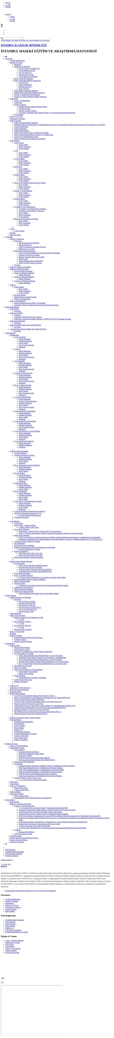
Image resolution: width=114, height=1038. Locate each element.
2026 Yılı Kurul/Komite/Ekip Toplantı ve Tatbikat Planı (33, 135)
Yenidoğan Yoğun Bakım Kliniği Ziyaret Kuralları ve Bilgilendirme (42, 658)
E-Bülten (17, 830)
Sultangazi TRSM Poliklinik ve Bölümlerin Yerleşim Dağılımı (40, 772)
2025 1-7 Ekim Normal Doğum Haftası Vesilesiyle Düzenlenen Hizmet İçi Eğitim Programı (51, 533)
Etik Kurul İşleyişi (25, 245)
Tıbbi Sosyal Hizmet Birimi (24, 591)
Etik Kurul (18, 241)
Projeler (12, 233)
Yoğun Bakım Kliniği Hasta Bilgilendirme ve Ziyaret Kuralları (41, 656)
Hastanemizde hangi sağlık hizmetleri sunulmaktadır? (33, 798)
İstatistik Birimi (19, 199)
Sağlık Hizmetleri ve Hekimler (20, 597)
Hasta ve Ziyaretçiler (17, 632)
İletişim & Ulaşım (11, 744)
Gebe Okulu (18, 523)
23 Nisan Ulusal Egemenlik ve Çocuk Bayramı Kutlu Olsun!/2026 (42, 577)
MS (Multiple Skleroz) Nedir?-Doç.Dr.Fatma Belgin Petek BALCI (37, 712)
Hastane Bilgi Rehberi (22, 648)
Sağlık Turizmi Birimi (17, 616)
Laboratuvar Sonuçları (22, 732)
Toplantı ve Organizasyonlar (24, 806)
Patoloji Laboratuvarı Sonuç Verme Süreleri (25, 718)
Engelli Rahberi (19, 676)
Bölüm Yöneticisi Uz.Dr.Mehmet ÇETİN (28, 618)
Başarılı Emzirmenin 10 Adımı (29, 549)
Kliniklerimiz (14, 335)
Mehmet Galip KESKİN (23, 630)
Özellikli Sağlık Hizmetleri (19, 451)
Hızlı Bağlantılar (15, 720)
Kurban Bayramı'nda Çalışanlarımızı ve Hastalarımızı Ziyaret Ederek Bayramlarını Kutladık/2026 (53, 822)
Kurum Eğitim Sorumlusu (23, 271)
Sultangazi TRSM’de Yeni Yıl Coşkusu (28, 317)
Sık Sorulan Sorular (17, 794)
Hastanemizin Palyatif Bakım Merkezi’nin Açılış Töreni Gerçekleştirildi (30, 891)
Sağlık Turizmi (10, 595)
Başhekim (17, 65)
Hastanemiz (14, 99)
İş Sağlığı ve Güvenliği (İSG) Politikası (32, 209)
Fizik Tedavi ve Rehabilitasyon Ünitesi (28, 501)
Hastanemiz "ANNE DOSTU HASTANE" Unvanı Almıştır (40, 531)
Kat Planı (17, 311)
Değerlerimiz (18, 115)
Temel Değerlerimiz (21, 127)
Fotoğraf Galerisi (25, 109)
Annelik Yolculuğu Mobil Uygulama (27, 541)
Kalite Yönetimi (15, 121)
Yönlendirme (10, 644)
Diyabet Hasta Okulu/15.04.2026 (30, 567)
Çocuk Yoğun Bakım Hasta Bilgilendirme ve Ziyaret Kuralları (40, 660)
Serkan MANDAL (25, 85)
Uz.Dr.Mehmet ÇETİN (27, 71)
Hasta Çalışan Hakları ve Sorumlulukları (28, 670)
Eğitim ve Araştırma (17, 239)
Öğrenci (12, 285)
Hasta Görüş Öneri (20, 738)
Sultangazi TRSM (16, 313)
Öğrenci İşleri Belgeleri (22, 299)
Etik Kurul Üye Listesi (27, 249)
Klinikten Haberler (25, 341)
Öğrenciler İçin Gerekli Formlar (25, 297)
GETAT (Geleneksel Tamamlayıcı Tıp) (28, 513)
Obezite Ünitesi (19, 583)
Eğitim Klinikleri (25, 275)
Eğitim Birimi (19, 287)
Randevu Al (14, 686)
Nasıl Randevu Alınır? (22, 650)
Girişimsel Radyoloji (21, 517)
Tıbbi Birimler (10, 333)
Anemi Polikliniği (20, 453)
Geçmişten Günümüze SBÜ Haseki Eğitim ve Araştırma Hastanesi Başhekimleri (47, 113)
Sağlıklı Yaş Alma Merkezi (23, 587)
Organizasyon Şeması (17, 119)
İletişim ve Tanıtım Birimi (23, 191)
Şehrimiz (13, 634)
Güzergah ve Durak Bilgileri (24, 762)
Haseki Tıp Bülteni (21, 740)
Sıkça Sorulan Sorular (26, 345)
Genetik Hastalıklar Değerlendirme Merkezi (29, 511)
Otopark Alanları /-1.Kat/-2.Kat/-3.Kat (27, 778)
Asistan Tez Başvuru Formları (29, 255)
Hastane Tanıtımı (20, 105)
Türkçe (7, 3)
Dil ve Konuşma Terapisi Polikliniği (27, 465)
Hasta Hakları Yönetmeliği (28, 672)
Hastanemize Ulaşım (17, 748)
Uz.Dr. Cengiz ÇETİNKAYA (29, 69)
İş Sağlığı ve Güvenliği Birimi (24, 207)
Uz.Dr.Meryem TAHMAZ (28, 77)
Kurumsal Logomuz (17, 842)
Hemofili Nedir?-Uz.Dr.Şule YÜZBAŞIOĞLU (31, 714)
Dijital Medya (10, 800)
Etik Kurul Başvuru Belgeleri (29, 243)
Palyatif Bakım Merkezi (13, 854)
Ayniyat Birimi (19, 159)
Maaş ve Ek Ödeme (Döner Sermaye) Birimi (30, 183)
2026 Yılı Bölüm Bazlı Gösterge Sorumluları (30, 139)
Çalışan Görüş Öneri (21, 736)
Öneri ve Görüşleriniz (17, 786)
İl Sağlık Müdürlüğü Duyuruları (25, 734)
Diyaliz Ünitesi (19, 473)
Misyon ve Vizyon (16, 117)
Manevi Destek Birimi (22, 581)
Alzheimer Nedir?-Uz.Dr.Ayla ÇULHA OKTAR (31, 710)
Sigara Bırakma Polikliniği (23, 589)
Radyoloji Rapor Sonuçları (19, 690)
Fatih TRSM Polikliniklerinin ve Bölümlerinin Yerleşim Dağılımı (41, 770)
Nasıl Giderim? (19, 750)
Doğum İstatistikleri (21, 551)
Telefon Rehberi (15, 792)
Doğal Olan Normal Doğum (24, 545)
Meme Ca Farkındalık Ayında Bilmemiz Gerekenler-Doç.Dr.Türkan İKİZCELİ (42, 698)
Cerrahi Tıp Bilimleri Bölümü (24, 281)
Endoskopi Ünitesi (20, 483)
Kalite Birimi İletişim (21, 131)
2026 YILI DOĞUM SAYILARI (30, 555)
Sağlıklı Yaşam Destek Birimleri (21, 561)
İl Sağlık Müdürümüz (17, 61)
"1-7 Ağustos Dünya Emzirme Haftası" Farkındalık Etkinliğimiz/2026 (43, 808)
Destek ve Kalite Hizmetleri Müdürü (27, 95)
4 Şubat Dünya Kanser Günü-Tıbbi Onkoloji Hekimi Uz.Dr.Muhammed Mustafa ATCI (45, 706)
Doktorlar (22, 347)
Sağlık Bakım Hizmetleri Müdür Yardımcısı (29, 93)
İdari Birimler (14, 141)
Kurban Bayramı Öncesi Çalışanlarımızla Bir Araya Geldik (39, 824)
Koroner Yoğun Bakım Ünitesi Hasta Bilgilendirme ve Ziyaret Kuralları (44, 662)
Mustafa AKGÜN (25, 87)
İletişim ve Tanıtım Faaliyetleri (20, 804)
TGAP (12, 229)
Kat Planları (18, 764)
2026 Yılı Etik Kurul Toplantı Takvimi (32, 247)
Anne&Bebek (15, 521)
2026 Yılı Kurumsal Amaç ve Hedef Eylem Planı (31, 133)
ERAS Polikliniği (20, 491)
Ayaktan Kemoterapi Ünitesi (24, 455)
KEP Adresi (14, 782)
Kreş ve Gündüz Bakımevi (23, 575)
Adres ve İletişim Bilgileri (19, 746)
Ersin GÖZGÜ (24, 89)
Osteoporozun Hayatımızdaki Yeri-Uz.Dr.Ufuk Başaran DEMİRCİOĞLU (40, 708)
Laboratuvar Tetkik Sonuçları (20, 688)
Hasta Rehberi (15, 646)
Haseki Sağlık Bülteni (17, 694)
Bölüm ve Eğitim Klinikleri (19, 269)
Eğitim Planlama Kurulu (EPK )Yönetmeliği (29, 303)
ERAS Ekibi (23, 499)
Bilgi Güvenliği (15, 235)
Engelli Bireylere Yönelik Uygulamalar (32, 678)
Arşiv (16, 151)
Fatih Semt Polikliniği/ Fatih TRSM (31, 754)
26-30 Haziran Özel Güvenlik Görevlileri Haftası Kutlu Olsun (40, 812)
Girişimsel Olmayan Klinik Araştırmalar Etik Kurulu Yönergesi (36, 305)
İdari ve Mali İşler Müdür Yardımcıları (27, 81)
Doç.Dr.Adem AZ (25, 73)
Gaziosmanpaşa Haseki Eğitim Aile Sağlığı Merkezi (28, 329)
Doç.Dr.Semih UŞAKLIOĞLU (30, 607)
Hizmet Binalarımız (12, 307)
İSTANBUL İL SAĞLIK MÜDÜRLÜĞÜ (24, 45)
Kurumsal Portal (15, 692)
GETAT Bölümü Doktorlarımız (30, 515)
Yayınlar (17, 265)
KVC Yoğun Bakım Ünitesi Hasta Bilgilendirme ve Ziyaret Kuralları (43, 664)
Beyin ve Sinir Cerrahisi (22, 385)
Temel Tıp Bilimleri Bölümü (24, 273)
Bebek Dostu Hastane (22, 535)
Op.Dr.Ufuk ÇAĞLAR (27, 605)
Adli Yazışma (19, 143)
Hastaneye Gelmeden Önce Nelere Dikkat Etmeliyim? (33, 652)
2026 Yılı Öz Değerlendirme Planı (26, 137)
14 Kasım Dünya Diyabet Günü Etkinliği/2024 (35, 571)
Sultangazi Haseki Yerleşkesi (29, 752)
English (8, 7)
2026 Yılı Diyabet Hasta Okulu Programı (33, 565)
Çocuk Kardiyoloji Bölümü (24, 441)
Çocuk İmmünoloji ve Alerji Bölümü (27, 431)
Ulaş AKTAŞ (23, 83)
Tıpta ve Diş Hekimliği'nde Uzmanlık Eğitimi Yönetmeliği (39, 253)
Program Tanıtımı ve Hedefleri (20, 267)
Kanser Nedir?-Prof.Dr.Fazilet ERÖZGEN (29, 700)
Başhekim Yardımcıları (22, 67)
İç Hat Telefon (24, 149)
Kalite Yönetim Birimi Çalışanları (26, 123)
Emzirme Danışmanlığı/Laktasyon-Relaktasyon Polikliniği (34, 547)
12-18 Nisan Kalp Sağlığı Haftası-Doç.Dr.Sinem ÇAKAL (34, 696)
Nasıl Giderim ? (19, 726)
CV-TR (21, 620)
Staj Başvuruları (19, 295)
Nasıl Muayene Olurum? (23, 666)
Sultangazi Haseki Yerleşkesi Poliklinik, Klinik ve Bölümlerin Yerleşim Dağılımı (47, 766)
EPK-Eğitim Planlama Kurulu (24, 251)
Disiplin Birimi (19, 175)
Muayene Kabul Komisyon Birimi (26, 219)
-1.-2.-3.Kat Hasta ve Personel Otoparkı (33, 780)
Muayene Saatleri (20, 668)
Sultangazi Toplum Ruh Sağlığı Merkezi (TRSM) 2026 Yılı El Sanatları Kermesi (42, 319)
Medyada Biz (14, 802)
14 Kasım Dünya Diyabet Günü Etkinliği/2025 (35, 569)
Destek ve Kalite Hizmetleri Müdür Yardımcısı (30, 97)
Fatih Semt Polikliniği (17, 321)
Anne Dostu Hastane (21, 529)
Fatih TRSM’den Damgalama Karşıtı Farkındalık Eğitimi (39, 593)
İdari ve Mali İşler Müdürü (23, 79)
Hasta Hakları (19, 728)
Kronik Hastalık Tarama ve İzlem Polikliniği (29, 579)
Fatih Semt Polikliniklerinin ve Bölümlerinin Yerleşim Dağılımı (41, 768)
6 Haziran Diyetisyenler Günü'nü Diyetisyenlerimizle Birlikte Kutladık (43, 585)
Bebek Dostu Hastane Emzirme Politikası (28, 557)
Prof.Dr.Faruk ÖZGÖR (27, 603)
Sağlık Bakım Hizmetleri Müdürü (26, 91)
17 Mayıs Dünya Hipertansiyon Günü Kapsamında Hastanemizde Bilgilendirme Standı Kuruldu (52, 828)
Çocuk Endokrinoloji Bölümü (24, 411)
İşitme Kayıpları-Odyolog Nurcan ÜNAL (29, 704)
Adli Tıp (17, 349)
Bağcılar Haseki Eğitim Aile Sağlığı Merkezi (25, 325)
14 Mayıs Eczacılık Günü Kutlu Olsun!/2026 (34, 826)
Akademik (9, 237)
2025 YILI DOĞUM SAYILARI (30, 553)
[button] (8, 14)
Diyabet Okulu (19, 563)
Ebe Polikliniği (19, 543)
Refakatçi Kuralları (21, 682)
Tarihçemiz (18, 103)
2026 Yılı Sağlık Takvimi (23, 834)
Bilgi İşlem (18, 167)
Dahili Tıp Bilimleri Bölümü (24, 277)
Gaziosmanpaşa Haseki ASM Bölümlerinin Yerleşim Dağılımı (40, 776)
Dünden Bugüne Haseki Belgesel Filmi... (33, 107)
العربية (7, 5)
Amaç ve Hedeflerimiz (22, 101)
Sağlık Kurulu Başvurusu (23, 680)
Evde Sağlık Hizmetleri (22, 573)
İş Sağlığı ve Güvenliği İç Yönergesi (31, 211)
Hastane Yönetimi (16, 63)
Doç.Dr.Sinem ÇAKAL (27, 601)
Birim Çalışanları (25, 147)
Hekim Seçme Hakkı (26, 674)
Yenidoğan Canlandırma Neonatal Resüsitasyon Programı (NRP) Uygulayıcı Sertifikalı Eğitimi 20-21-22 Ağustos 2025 (60, 539)
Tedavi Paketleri (15, 613)
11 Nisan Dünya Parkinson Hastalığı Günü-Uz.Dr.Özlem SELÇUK (38, 702)
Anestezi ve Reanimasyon (23, 373)
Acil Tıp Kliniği (19, 337)
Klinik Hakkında (25, 339)
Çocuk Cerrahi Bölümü (22, 397)
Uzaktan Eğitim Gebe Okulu (29, 527)
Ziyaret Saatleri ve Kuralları (24, 654)
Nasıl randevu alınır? (21, 796)
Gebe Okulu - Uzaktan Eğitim (24, 525)
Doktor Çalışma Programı (28, 401)
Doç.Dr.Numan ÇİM (26, 75)
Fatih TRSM (14, 309)
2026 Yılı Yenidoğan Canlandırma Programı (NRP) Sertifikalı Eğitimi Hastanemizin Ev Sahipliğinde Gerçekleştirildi (59, 537)
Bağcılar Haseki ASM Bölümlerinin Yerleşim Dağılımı (38, 774)
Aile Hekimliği (19, 361)
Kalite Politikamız (20, 129)
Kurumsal (8, 59)
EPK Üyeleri (23, 259)
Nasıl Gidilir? (23, 145)
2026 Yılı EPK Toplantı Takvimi (30, 263)
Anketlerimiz (14, 784)
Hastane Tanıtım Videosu (27, 111)
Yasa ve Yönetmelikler (18, 301)
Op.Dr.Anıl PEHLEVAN (28, 609)
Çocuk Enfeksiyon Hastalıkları (25, 421)
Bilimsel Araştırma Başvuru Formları (32, 257)
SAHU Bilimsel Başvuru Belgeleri (31, 261)
